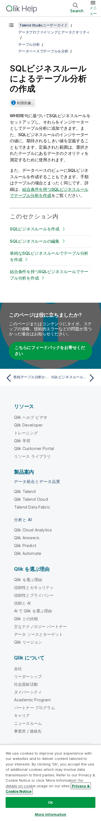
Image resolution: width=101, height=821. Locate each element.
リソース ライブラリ (32, 456)
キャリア (22, 715)
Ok (50, 802)
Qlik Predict (25, 545)
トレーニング (26, 432)
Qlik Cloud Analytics (33, 530)
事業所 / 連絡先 (28, 731)
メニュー (93, 11)
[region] (50, 783)
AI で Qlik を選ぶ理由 (33, 610)
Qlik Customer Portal (34, 448)
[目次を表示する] (11, 25)
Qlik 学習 (22, 440)
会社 (18, 668)
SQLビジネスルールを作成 (34, 229)
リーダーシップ (28, 676)
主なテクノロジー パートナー (40, 626)
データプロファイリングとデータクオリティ (54, 32)
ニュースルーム (28, 723)
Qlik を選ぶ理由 (28, 579)
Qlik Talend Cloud (31, 499)
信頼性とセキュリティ (34, 587)
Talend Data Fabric (32, 507)
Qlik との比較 (26, 618)
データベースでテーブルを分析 (43, 51)
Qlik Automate (27, 553)
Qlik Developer (28, 425)
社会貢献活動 (26, 684)
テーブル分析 (29, 44)
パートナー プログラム (34, 707)
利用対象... (25, 103)
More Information (50, 814)
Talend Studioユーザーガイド (43, 25)
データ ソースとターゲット (38, 634)
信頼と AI (22, 603)
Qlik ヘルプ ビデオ (30, 417)
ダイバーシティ (28, 692)
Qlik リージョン (28, 642)
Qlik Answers (26, 537)
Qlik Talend (25, 491)
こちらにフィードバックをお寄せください (50, 351)
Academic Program (32, 699)
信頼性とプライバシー (34, 595)
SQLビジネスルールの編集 (34, 241)
